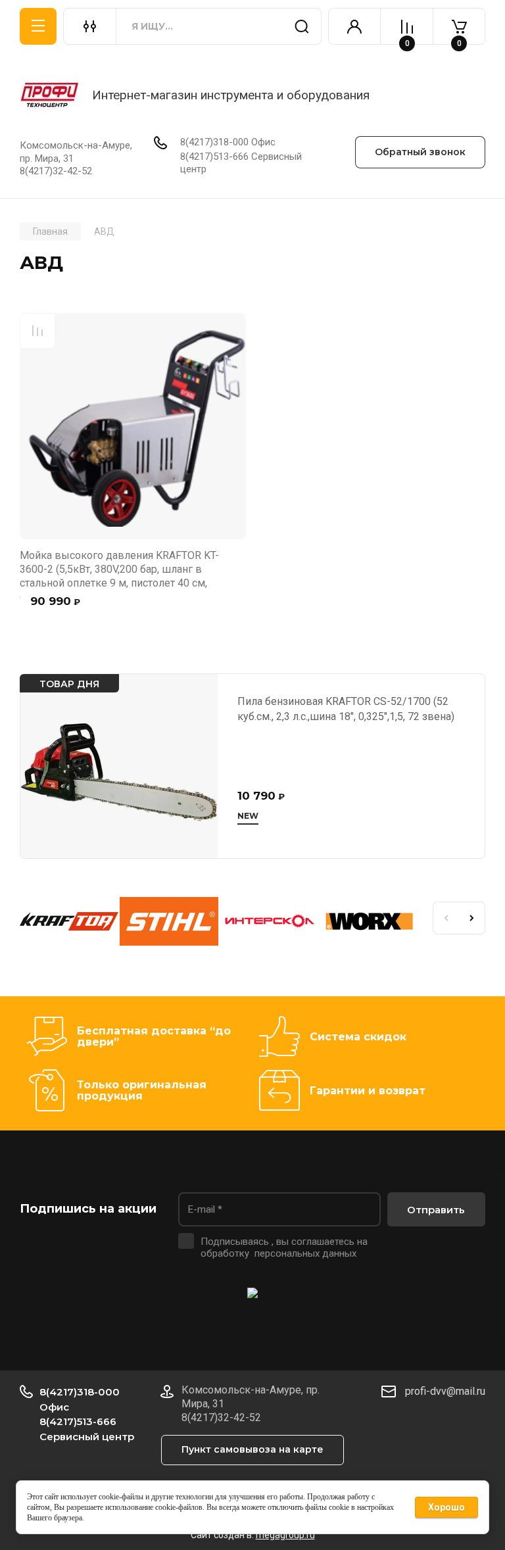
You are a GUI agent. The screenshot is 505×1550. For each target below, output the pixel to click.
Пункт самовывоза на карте (252, 1449)
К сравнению (37, 331)
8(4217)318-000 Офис (228, 142)
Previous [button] (446, 918)
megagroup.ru (285, 1535)
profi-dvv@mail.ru (445, 1391)
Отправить (436, 1209)
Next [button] (472, 918)
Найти (301, 26)
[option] (70, 923)
